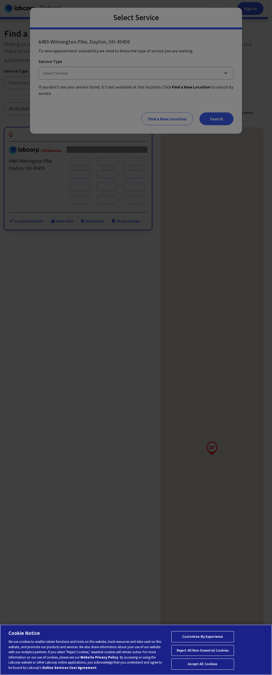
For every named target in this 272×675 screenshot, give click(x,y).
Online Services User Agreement (69, 667)
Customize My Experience (202, 636)
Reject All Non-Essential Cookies (203, 650)
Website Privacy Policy (99, 657)
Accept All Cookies (202, 664)
